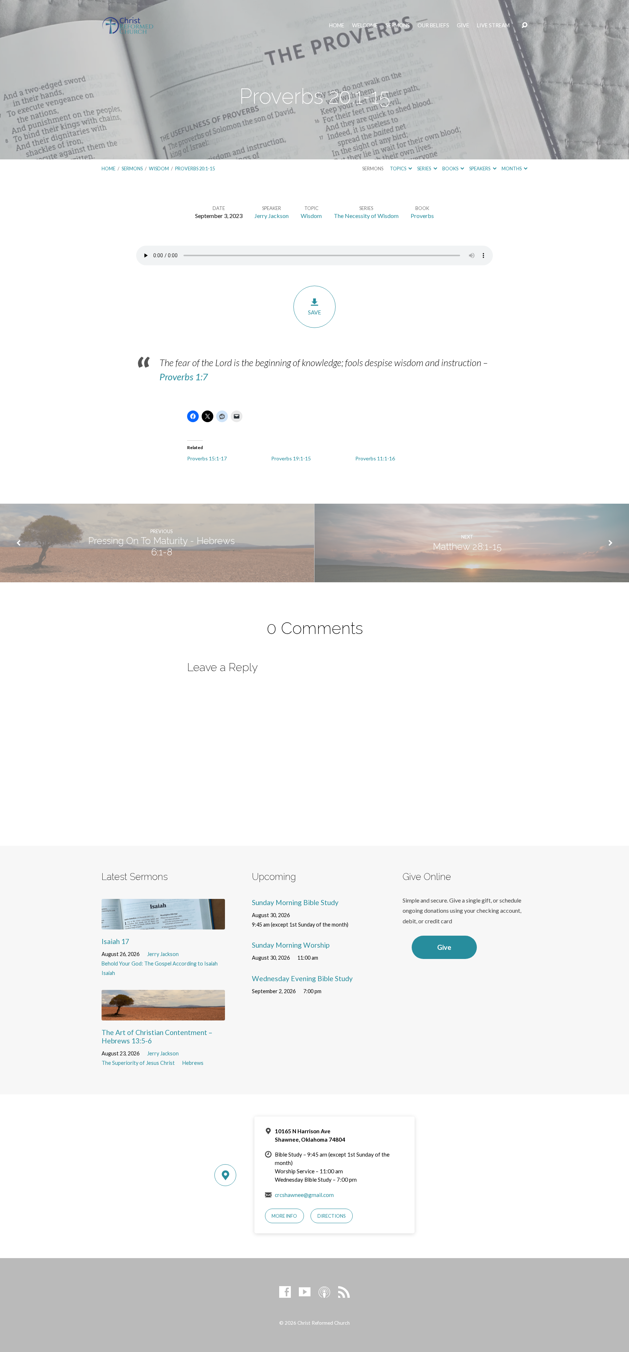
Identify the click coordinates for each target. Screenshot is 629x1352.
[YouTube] (304, 1292)
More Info (284, 1216)
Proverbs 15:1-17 (207, 458)
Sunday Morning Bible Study (295, 902)
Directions (331, 1216)
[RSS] (344, 1292)
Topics (398, 168)
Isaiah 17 (115, 941)
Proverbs (422, 215)
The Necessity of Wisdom (366, 215)
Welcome (365, 25)
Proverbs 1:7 (183, 376)
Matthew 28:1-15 (467, 546)
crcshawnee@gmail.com (304, 1195)
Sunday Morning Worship (290, 945)
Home (336, 25)
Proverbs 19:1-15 (291, 458)
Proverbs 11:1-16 (375, 458)
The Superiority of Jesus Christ (138, 1063)
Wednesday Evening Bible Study (302, 978)
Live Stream (493, 25)
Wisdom (159, 168)
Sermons (397, 25)
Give (463, 25)
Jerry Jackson (271, 215)
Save (314, 312)
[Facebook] (285, 1292)
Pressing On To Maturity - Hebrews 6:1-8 (161, 546)
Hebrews (192, 1063)
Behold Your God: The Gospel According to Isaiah (160, 963)
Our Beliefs (433, 25)
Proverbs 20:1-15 (195, 168)
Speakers (480, 168)
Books (450, 168)
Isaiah (108, 973)
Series (424, 168)
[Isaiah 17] (163, 924)
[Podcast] (324, 1292)
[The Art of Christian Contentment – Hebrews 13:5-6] (163, 1015)
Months (512, 168)
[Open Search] (524, 25)
